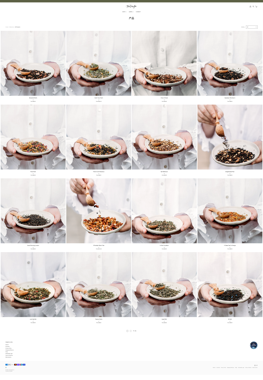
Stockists (7, 346)
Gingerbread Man (229, 171)
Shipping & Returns (9, 350)
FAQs (6, 351)
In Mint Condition (164, 245)
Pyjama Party (98, 319)
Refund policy (8, 357)
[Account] (250, 6)
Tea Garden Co (11, 369)
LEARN (130, 11)
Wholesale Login (9, 353)
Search (7, 344)
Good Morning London (33, 245)
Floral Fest (33, 171)
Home (6, 27)
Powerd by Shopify (8, 371)
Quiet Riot (164, 319)
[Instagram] (255, 365)
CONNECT (138, 11)
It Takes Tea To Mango (230, 245)
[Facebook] (257, 365)
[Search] (253, 6)
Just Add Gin (33, 319)
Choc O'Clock (164, 98)
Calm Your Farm (98, 98)
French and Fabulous (98, 171)
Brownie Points (33, 98)
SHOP (123, 11)
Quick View (33, 63)
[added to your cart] (256, 6)
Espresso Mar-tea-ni (230, 98)
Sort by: (243, 27)
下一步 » (135, 330)
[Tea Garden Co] (131, 6)
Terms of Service (9, 355)
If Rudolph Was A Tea (98, 245)
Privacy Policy (8, 348)
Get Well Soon (164, 171)
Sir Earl (230, 319)
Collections (11, 27)
